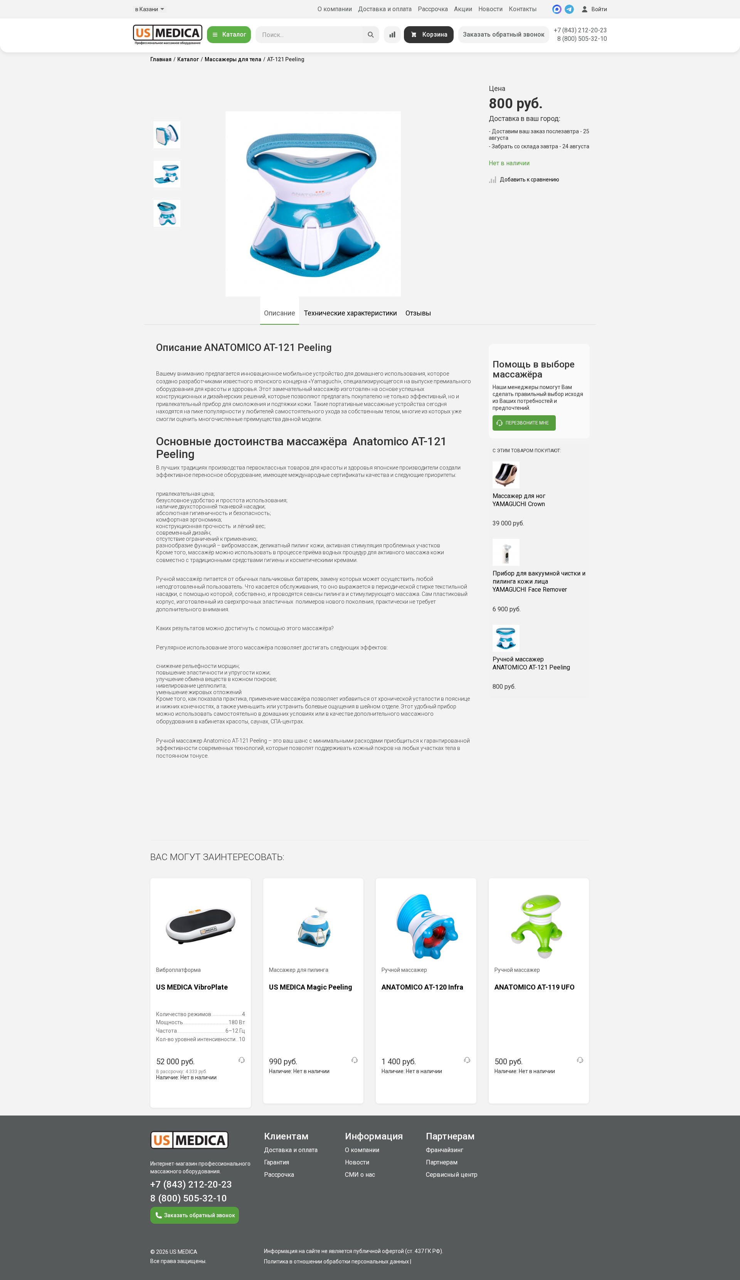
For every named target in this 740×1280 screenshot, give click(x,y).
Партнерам (441, 1162)
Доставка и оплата (385, 9)
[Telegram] (569, 9)
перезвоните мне (527, 423)
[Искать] (370, 34)
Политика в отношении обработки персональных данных (336, 1261)
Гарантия (276, 1162)
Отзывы (418, 313)
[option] (166, 135)
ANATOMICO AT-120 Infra (422, 987)
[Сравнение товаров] (392, 34)
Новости (490, 9)
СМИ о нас (360, 1174)
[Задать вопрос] (242, 1060)
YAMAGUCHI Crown (519, 500)
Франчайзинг (444, 1150)
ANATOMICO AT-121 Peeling (531, 663)
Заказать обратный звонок (504, 34)
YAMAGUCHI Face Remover (539, 581)
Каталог (234, 34)
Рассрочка (433, 9)
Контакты (523, 9)
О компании (335, 9)
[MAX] (557, 9)
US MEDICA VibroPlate (192, 987)
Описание (279, 313)
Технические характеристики (350, 313)
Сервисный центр (452, 1174)
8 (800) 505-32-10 (582, 38)
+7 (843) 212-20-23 (580, 30)
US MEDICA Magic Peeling (310, 987)
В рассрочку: (181, 1071)
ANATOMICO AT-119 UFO (534, 987)
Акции (463, 9)
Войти (599, 9)
